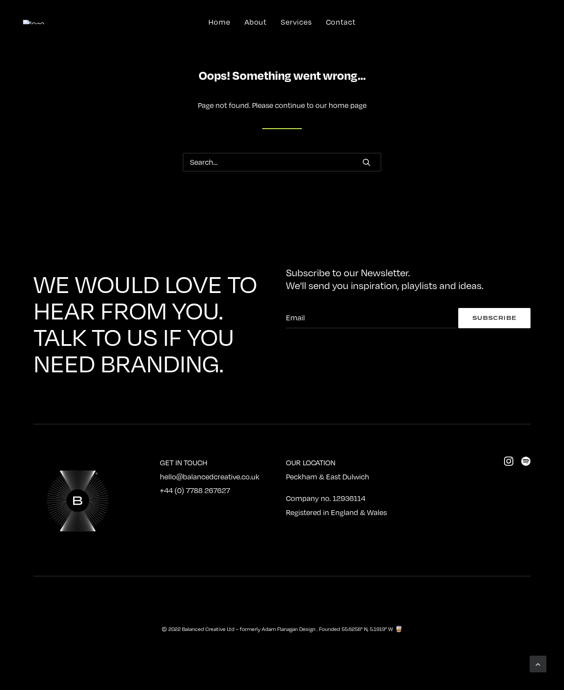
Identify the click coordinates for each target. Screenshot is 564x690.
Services (296, 22)
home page (348, 105)
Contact (341, 22)
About (256, 22)
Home (219, 22)
